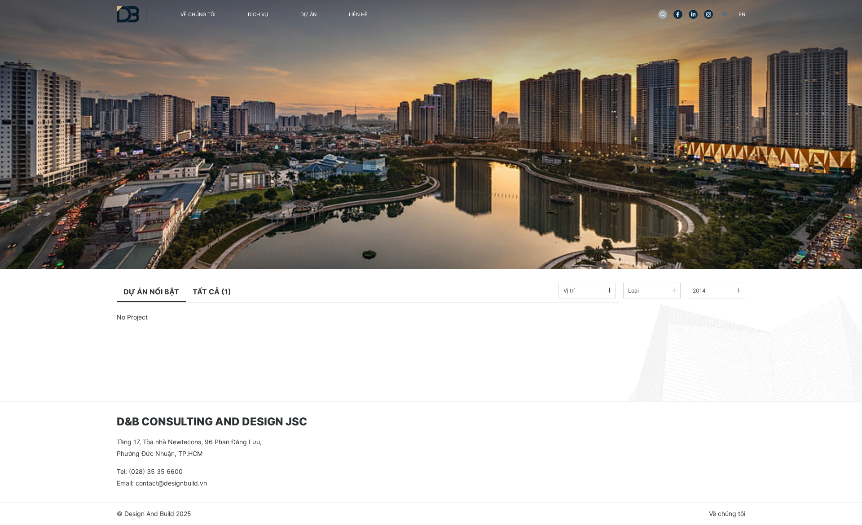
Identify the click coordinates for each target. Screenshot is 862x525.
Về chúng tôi (198, 14)
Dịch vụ (258, 14)
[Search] (662, 14)
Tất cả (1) (212, 291)
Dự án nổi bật (151, 291)
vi (725, 14)
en (742, 14)
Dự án (308, 14)
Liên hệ (358, 14)
